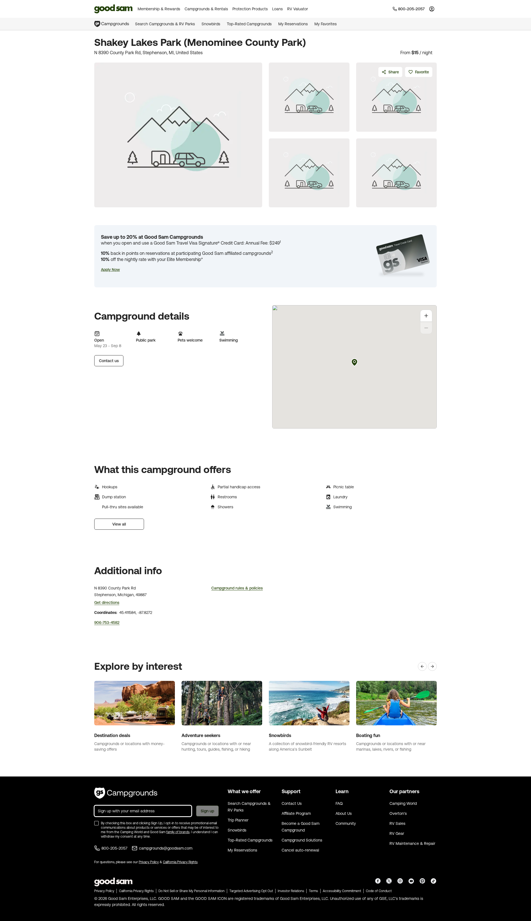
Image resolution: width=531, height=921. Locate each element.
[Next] (432, 666)
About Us (344, 813)
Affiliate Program (296, 813)
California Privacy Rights (180, 862)
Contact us (109, 361)
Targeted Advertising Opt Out (251, 891)
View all (119, 524)
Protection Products (250, 9)
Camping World (403, 803)
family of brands (178, 832)
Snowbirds (211, 24)
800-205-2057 (114, 848)
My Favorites (325, 24)
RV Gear (396, 833)
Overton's (398, 813)
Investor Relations (291, 891)
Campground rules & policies (237, 588)
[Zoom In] (426, 316)
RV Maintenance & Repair (412, 843)
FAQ (339, 803)
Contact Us (292, 803)
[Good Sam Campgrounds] (125, 793)
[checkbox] (96, 823)
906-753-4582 (107, 622)
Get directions (106, 602)
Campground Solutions (302, 840)
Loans (277, 9)
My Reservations (293, 24)
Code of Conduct (379, 891)
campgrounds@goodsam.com (165, 848)
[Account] (432, 9)
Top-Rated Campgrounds (249, 24)
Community (346, 823)
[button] (110, 269)
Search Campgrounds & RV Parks (165, 24)
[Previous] (422, 666)
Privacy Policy (149, 862)
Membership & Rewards (159, 9)
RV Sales (397, 823)
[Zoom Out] (426, 328)
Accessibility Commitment (342, 891)
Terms (313, 891)
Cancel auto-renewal (300, 850)
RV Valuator (297, 9)
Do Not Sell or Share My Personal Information (191, 891)
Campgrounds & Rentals (206, 9)
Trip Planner (238, 820)
